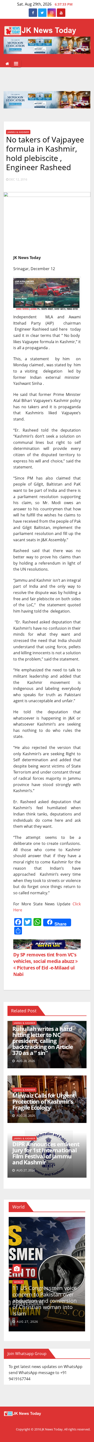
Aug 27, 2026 (27, 1322)
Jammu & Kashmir (18, 132)
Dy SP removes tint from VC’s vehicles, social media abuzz (44, 957)
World (18, 1282)
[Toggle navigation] (16, 63)
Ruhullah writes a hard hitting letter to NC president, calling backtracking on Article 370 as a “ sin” (42, 1041)
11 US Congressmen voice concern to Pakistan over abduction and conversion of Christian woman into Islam (45, 1300)
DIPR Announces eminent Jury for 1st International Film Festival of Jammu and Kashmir (45, 1153)
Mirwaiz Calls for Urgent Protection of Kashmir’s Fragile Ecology (43, 1101)
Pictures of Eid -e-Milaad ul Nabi (44, 970)
